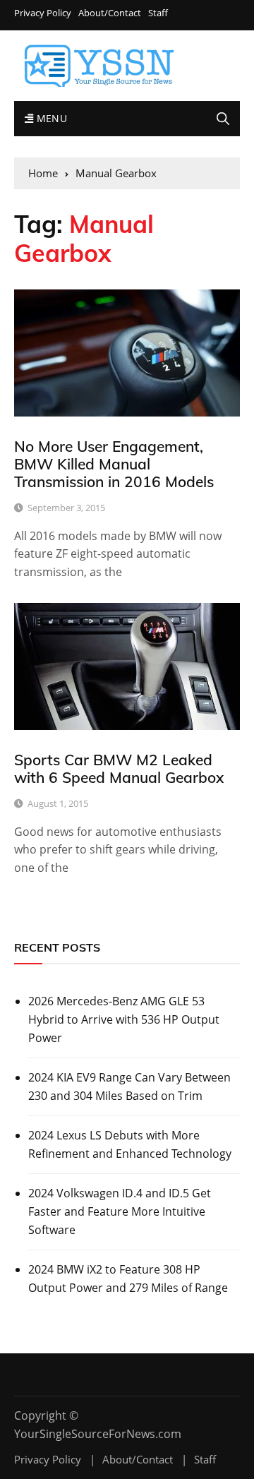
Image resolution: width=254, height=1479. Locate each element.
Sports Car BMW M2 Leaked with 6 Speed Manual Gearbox (119, 768)
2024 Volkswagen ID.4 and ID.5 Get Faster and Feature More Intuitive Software (119, 1211)
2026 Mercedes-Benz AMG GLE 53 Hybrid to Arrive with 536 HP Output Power (123, 1019)
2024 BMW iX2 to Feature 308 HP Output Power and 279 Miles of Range (128, 1278)
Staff (158, 13)
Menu (50, 118)
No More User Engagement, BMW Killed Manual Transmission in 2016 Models (114, 464)
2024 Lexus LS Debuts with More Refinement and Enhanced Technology (129, 1144)
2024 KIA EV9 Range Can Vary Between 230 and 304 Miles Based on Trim (129, 1086)
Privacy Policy (42, 13)
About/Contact (109, 13)
